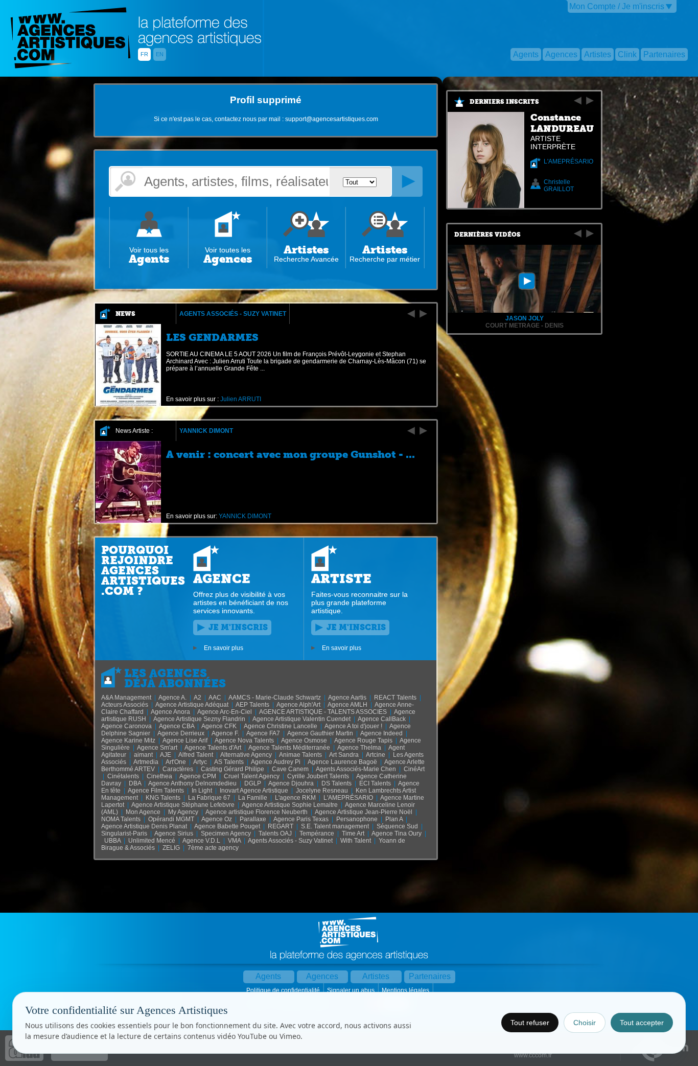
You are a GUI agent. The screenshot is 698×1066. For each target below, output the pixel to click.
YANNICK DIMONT (206, 430)
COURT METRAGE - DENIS (524, 325)
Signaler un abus (351, 990)
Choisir (584, 1022)
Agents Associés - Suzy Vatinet (232, 313)
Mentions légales (406, 990)
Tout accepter (642, 1022)
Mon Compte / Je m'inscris (616, 6)
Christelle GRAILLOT (559, 185)
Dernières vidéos (487, 234)
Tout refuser (529, 1022)
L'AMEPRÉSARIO (568, 161)
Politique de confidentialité (283, 990)
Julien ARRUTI (240, 399)
